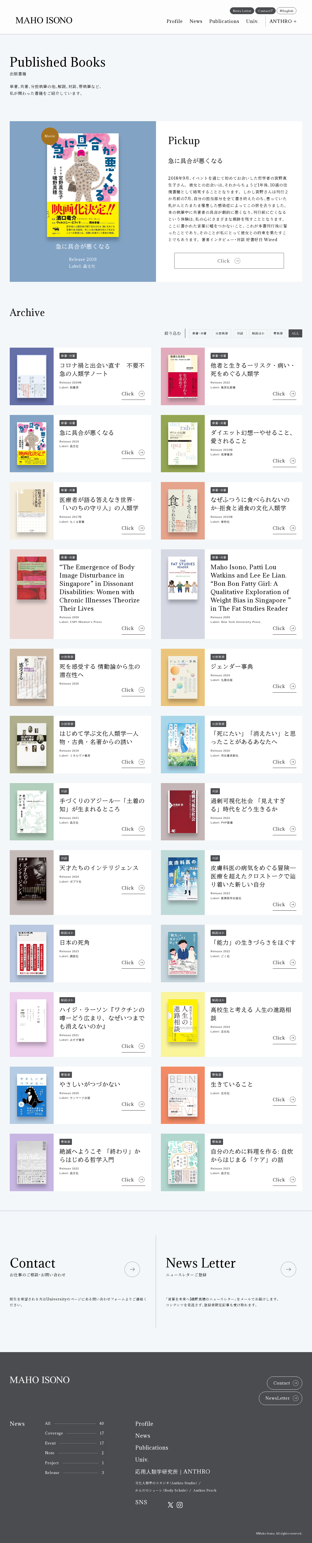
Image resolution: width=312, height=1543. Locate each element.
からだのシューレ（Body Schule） (161, 1490)
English (287, 11)
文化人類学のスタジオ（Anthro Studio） (166, 1483)
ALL (295, 333)
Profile (175, 21)
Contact (264, 11)
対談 (240, 333)
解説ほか (258, 333)
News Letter (242, 11)
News (196, 21)
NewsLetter (277, 1398)
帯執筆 (278, 333)
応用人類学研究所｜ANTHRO (172, 1471)
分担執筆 (221, 333)
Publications (224, 21)
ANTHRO (281, 21)
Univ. (252, 21)
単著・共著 (199, 333)
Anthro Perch (204, 1490)
